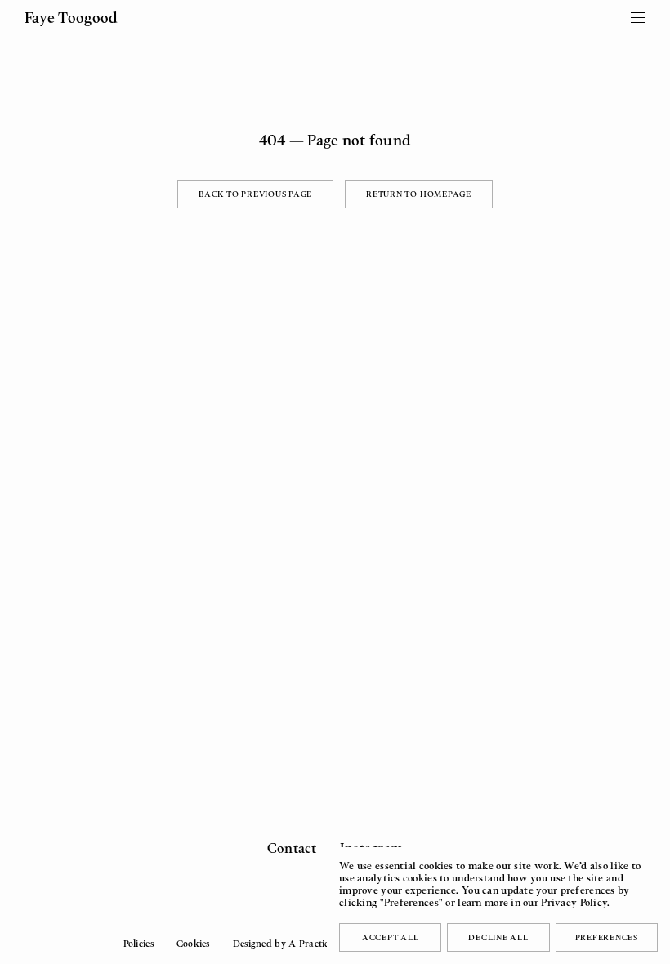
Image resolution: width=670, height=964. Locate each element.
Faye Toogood (71, 17)
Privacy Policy (574, 902)
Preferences (606, 937)
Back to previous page (255, 194)
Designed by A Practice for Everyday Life (322, 943)
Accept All (390, 937)
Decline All (498, 937)
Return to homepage (418, 194)
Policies (138, 943)
